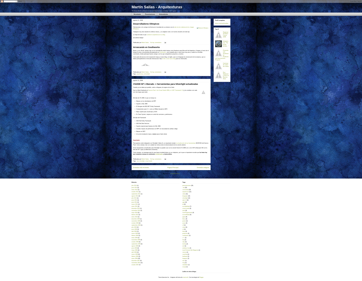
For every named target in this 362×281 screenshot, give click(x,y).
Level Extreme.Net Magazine (190, 250)
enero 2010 (135, 216)
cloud (183, 227)
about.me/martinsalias (221, 23)
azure (183, 223)
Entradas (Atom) (175, 173)
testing (184, 244)
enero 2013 (135, 189)
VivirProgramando (187, 212)
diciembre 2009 (136, 219)
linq (183, 239)
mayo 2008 (135, 250)
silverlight (142, 161)
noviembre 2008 (136, 239)
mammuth (185, 277)
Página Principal (172, 167)
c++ (183, 237)
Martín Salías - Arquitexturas (157, 7)
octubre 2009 (135, 223)
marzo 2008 (135, 254)
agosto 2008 (135, 246)
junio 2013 (134, 187)
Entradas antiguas (203, 167)
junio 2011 (134, 202)
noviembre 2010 (136, 210)
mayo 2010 (135, 212)
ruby (183, 242)
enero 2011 (134, 206)
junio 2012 (134, 200)
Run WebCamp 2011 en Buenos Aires (226, 75)
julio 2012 (134, 198)
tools (183, 210)
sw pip (184, 267)
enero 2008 (135, 258)
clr (183, 229)
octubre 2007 (135, 264)
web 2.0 (184, 200)
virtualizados (159, 154)
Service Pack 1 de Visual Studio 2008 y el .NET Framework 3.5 (165, 90)
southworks (185, 235)
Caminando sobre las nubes (226, 64)
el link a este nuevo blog (169, 58)
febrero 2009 (135, 235)
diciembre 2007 (136, 260)
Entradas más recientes (141, 167)
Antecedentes (163, 14)
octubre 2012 (135, 191)
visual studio (148, 161)
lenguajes (185, 196)
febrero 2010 (135, 214)
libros (183, 219)
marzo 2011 (135, 204)
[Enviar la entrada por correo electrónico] (165, 42)
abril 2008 (134, 252)
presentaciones (186, 185)
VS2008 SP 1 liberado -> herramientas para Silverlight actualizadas (165, 84)
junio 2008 (134, 248)
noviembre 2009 (136, 221)
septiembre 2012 (136, 194)
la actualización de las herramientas (186, 143)
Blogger (201, 277)
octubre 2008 (135, 242)
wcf (183, 246)
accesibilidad (185, 214)
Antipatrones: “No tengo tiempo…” (226, 43)
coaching (184, 254)
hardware (184, 256)
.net (138, 161)
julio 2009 (134, 227)
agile (183, 202)
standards (185, 264)
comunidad (147, 74)
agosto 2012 (135, 196)
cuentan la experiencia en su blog (156, 34)
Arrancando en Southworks (146, 47)
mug (183, 262)
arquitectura (140, 74)
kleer (183, 231)
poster (184, 221)
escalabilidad (185, 206)
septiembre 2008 (136, 244)
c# (183, 225)
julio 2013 (134, 185)
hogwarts (184, 258)
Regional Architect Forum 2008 (225, 34)
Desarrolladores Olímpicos (146, 24)
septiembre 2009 (136, 225)
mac (183, 260)
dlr (183, 204)
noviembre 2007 (136, 262)
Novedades (137, 14)
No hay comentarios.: (156, 42)
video (183, 194)
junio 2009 (134, 229)
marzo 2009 (135, 233)
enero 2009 (135, 237)
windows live (185, 248)
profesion (184, 233)
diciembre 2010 (136, 208)
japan (183, 216)
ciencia (184, 252)
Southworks (163, 52)
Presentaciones (150, 14)
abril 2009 (134, 231)
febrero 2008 (135, 256)
